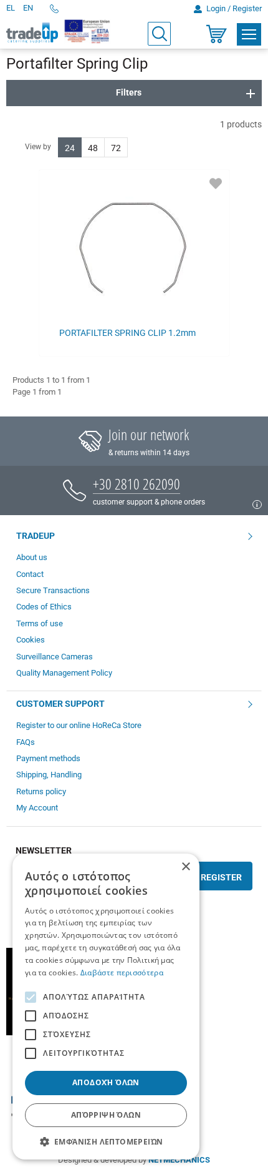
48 (93, 148)
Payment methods (48, 758)
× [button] (185, 867)
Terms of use (39, 623)
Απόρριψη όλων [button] (106, 1115)
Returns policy (41, 791)
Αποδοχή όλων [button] (106, 1082)
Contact (30, 574)
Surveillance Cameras (54, 656)
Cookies (30, 639)
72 (116, 148)
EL (10, 7)
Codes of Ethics (44, 606)
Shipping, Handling (49, 774)
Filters (128, 92)
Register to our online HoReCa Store (78, 725)
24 (70, 148)
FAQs (25, 742)
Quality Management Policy (64, 672)
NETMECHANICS (179, 1160)
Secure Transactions (53, 590)
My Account (37, 807)
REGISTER (221, 877)
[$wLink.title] (87, 31)
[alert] (105, 1007)
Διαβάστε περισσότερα (121, 972)
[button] (106, 1141)
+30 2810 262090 (136, 483)
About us (31, 557)
